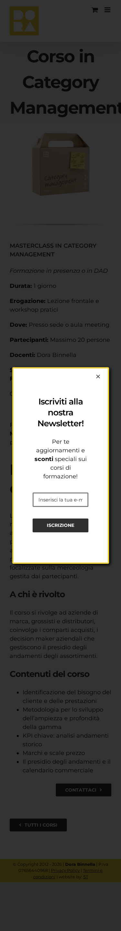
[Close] (98, 376)
